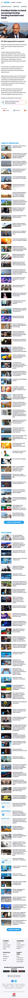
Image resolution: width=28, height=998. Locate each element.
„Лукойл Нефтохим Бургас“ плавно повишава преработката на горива (19, 898)
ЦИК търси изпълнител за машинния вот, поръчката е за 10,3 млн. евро (19, 615)
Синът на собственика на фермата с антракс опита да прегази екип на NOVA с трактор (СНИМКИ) (19, 623)
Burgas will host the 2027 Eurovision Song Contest (18, 317)
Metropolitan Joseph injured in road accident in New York (19, 340)
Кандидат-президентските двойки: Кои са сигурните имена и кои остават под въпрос (19, 735)
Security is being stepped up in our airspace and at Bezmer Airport (19, 499)
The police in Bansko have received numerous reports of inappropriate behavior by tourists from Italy (19, 404)
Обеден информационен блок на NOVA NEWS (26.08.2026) (18, 891)
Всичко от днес (6, 944)
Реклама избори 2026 (10, 984)
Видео (4, 948)
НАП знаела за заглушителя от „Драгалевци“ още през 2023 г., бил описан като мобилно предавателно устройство (19, 727)
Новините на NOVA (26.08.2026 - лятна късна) (19, 574)
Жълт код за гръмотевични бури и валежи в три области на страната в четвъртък (19, 922)
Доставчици (12, 985)
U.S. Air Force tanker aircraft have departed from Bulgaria (19, 177)
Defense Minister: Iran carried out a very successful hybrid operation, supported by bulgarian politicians (19, 155)
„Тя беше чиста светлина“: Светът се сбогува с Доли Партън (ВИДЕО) (19, 711)
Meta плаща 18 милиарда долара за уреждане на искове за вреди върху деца (19, 591)
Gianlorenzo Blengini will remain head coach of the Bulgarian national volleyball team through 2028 (19, 333)
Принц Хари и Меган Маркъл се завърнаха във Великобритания (19, 883)
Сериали (5, 958)
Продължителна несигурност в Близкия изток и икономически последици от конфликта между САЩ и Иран (18, 662)
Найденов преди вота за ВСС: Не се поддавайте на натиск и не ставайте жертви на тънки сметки (19, 639)
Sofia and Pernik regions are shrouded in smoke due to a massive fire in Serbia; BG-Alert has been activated (19, 271)
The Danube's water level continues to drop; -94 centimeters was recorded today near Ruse (18, 430)
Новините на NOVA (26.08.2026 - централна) (18, 678)
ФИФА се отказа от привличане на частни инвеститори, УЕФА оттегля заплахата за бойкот (18, 600)
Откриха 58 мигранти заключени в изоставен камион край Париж (18, 568)
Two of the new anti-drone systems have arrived (18, 286)
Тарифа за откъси (5, 985)
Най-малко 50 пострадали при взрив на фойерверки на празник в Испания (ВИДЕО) (19, 797)
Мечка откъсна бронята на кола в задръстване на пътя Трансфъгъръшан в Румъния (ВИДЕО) (19, 583)
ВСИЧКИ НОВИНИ (14, 929)
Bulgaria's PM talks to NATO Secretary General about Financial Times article (18, 209)
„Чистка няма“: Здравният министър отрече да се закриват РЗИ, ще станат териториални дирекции (19, 914)
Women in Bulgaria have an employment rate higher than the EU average (19, 325)
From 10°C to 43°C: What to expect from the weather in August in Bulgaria (18, 491)
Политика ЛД (13, 986)
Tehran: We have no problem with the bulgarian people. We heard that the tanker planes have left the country (19, 163)
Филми (4, 960)
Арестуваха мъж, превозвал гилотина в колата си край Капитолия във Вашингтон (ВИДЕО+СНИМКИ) (19, 671)
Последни (5, 942)
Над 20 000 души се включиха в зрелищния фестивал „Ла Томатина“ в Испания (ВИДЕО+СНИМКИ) (19, 813)
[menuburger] (2, 2)
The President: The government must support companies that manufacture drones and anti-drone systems (19, 365)
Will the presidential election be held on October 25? (19, 483)
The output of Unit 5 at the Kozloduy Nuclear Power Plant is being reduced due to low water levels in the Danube (19, 202)
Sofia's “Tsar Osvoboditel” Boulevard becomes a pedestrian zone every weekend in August (18, 468)
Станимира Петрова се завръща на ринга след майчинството (18, 630)
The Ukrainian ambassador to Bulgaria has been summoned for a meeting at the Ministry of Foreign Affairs (19, 373)
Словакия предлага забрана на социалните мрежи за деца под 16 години (19, 789)
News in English (20, 961)
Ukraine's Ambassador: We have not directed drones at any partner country (19, 356)
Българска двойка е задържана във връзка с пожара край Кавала (18, 828)
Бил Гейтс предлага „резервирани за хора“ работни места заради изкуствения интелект (18, 537)
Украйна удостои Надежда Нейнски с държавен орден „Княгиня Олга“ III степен (19, 646)
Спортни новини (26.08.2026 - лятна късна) (19, 559)
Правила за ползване (19, 986)
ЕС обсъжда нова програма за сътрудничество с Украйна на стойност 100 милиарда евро (19, 907)
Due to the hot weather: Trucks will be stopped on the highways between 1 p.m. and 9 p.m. (19, 437)
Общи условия (22, 985)
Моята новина (6, 946)
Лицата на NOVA (20, 944)
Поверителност (6, 986)
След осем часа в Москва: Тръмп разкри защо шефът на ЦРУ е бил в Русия (19, 805)
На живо (18, 2)
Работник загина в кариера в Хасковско (19, 702)
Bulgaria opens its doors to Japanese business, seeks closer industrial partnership (19, 263)
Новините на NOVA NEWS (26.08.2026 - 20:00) (18, 653)
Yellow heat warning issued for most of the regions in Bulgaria (19, 239)
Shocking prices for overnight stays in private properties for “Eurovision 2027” (19, 310)
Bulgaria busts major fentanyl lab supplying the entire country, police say (19, 422)
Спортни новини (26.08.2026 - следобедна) (19, 867)
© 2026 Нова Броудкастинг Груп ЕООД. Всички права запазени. (14, 991)
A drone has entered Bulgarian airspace (19, 380)
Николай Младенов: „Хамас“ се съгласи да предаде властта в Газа (19, 718)
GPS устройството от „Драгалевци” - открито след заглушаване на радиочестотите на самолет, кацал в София (18, 695)
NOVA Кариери (20, 959)
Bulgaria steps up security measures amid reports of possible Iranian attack (18, 256)
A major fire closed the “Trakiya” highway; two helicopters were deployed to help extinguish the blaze (19, 396)
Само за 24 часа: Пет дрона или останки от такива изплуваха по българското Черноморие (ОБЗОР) (19, 766)
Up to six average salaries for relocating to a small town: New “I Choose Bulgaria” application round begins (19, 194)
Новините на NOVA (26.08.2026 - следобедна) (19, 874)
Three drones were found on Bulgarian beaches (19, 146)
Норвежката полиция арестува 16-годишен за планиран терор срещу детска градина (18, 545)
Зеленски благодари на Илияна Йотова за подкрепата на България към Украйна (18, 687)
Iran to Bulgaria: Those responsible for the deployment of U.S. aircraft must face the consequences (19, 507)
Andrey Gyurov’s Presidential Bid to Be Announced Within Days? (19, 232)
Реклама (3, 984)
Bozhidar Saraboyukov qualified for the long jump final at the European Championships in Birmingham (19, 349)
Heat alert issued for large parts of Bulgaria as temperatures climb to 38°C (18, 445)
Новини (13, 2)
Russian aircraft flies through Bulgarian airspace (19, 216)
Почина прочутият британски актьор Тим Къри (19, 750)
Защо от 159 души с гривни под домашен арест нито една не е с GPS (19, 743)
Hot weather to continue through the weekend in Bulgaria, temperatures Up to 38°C (19, 389)
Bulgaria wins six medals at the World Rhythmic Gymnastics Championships (19, 294)
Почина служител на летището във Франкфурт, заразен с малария (19, 836)
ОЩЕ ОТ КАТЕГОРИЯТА (14, 522)
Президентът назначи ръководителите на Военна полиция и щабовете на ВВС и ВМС (19, 782)
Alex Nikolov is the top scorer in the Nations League (19, 452)
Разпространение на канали (20, 984)
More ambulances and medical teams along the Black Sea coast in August (18, 514)
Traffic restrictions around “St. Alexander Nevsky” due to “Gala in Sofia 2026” (19, 170)
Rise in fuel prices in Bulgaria (19, 458)
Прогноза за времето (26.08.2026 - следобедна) (19, 859)
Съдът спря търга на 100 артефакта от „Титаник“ (19, 551)
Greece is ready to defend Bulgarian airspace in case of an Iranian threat (19, 225)
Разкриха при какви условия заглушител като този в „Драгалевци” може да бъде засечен (19, 820)
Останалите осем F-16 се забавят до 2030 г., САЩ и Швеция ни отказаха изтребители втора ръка (19, 844)
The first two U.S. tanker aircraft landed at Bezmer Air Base (19, 476)
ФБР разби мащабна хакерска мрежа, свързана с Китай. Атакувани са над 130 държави (19, 774)
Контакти (17, 985)
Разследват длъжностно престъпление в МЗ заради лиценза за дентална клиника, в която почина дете (19, 852)
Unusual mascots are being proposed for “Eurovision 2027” (18, 279)
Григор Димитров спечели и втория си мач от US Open (19, 606)
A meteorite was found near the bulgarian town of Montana (19, 302)
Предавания (6, 956)
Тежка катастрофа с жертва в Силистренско (18, 757)
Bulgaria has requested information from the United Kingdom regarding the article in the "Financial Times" (19, 248)
